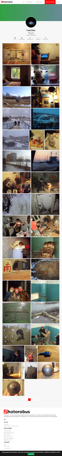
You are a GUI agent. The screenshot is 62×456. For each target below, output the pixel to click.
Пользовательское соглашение (11, 426)
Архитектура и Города (9, 432)
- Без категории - (7, 430)
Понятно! (31, 454)
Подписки (38, 39)
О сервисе (6, 424)
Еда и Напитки (7, 435)
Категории (39, 2)
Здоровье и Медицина (9, 438)
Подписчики (30, 39)
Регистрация (50, 2)
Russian (8, 448)
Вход (58, 2)
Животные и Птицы (8, 436)
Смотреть (29, 2)
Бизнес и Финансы (8, 433)
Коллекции (45, 39)
